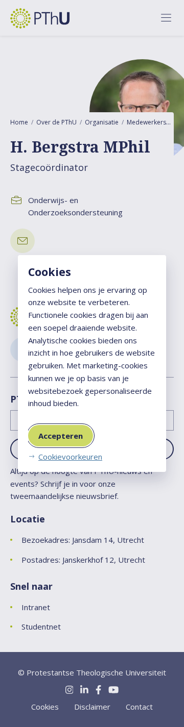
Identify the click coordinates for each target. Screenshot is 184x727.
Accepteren (60, 436)
